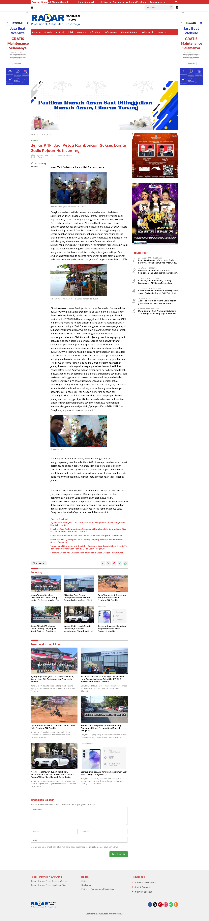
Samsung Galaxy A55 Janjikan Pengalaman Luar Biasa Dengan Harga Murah (86, 552)
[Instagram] (165, 904)
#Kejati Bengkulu (142, 887)
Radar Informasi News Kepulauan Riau (48, 885)
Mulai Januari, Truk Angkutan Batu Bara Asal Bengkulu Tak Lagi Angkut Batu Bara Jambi (158, 312)
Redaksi (84, 881)
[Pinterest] (160, 904)
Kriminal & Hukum (129, 32)
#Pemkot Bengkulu (143, 892)
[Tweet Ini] (108, 563)
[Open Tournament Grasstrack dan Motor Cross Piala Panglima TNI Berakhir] (113, 583)
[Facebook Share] (103, 563)
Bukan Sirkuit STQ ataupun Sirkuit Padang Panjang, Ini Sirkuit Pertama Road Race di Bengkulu (86, 541)
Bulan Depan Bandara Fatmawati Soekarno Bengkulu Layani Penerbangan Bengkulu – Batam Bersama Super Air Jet (158, 271)
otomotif (34, 140)
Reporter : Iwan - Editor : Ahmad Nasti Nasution (54, 155)
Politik (70, 32)
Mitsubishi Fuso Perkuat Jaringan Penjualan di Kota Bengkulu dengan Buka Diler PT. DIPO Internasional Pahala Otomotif (88, 530)
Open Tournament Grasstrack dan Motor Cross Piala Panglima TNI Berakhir (86, 535)
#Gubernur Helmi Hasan (145, 882)
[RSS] (176, 904)
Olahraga (81, 32)
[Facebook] (150, 904)
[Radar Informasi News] (55, 19)
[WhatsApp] (171, 904)
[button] (171, 7)
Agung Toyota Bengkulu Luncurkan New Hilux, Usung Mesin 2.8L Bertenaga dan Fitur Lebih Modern (87, 523)
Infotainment (111, 32)
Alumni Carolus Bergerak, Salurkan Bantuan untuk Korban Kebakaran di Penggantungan (84, 2)
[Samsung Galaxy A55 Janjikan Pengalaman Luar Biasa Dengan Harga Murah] (113, 614)
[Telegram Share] (120, 563)
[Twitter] (155, 904)
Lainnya (160, 32)
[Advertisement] (104, 56)
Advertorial (147, 32)
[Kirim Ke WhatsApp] (125, 563)
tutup (26, 12)
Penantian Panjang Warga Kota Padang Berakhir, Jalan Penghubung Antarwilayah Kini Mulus (158, 261)
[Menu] (32, 7)
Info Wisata (95, 32)
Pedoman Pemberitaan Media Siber (97, 889)
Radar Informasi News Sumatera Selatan (49, 881)
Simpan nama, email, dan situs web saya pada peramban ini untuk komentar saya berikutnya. (76, 847)
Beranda (36, 32)
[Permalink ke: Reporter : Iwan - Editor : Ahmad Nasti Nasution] (33, 156)
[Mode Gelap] (177, 7)
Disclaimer (86, 885)
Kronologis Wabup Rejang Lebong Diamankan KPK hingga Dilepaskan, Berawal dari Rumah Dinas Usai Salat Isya (158, 281)
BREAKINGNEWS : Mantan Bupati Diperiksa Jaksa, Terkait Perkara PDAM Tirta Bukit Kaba (158, 291)
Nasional (60, 32)
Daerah (48, 32)
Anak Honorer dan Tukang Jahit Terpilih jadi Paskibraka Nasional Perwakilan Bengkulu (157, 302)
